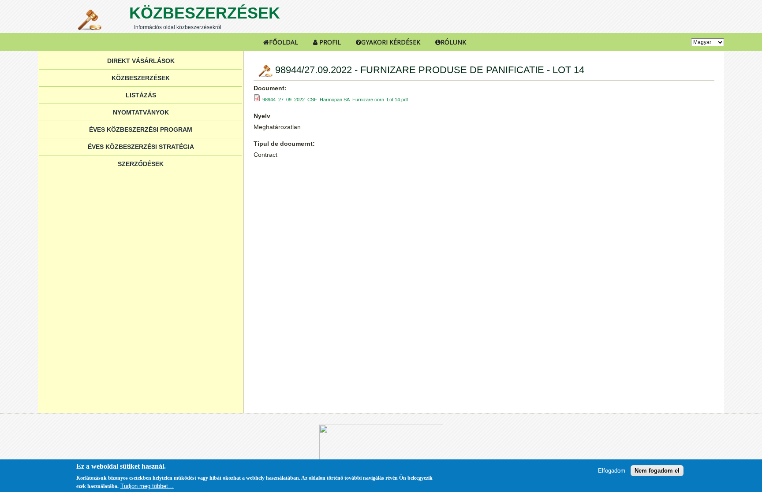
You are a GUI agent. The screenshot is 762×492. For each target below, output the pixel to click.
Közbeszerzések (204, 13)
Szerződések (141, 163)
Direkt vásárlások (141, 60)
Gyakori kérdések (390, 42)
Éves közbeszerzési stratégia (141, 146)
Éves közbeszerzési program (140, 129)
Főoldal (283, 42)
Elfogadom (611, 470)
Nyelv (262, 115)
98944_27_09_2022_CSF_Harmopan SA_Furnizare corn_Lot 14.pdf (335, 99)
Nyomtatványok (141, 112)
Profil (329, 42)
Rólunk (453, 42)
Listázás (141, 95)
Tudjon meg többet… (147, 486)
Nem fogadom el (657, 470)
